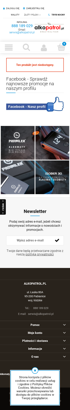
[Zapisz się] (57, 240)
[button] (9, 47)
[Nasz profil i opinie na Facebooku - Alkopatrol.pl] (35, 104)
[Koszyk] (61, 47)
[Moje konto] (43, 47)
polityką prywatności (39, 254)
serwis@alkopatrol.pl (22, 32)
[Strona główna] (49, 27)
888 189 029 (22, 25)
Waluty (15, 15)
